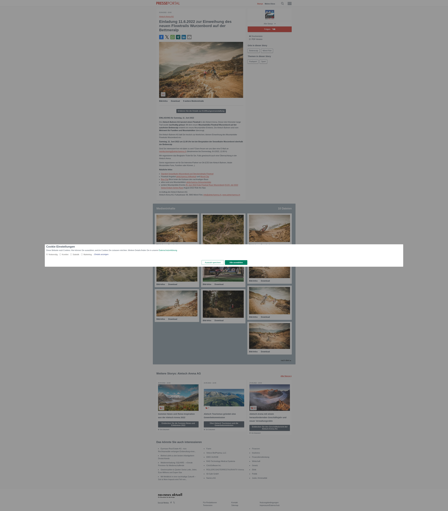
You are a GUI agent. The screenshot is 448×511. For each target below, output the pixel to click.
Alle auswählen (236, 263)
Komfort (65, 255)
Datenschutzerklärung (168, 250)
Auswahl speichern (213, 263)
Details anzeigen (101, 254)
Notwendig (53, 255)
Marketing (88, 255)
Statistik (76, 255)
